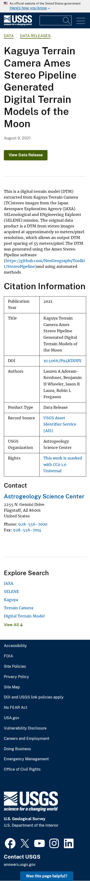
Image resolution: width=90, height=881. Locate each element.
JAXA (8, 583)
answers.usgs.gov (20, 864)
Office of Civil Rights (22, 769)
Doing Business (17, 749)
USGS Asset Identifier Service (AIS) (59, 424)
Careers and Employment (26, 738)
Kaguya (11, 599)
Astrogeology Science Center (44, 496)
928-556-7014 (27, 530)
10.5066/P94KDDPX (62, 361)
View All (12, 625)
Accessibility (15, 646)
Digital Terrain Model (24, 616)
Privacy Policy (16, 677)
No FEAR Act (15, 707)
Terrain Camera (18, 607)
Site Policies (15, 666)
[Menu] (80, 21)
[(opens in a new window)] (10, 843)
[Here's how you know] (45, 6)
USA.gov (11, 718)
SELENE (11, 591)
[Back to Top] (72, 863)
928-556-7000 (32, 524)
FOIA (8, 656)
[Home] (18, 24)
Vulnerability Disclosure (25, 728)
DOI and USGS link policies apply (34, 697)
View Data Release (26, 155)
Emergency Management (26, 759)
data (9, 36)
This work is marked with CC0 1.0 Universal (62, 464)
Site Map (12, 687)
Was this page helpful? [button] (46, 876)
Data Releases (35, 36)
